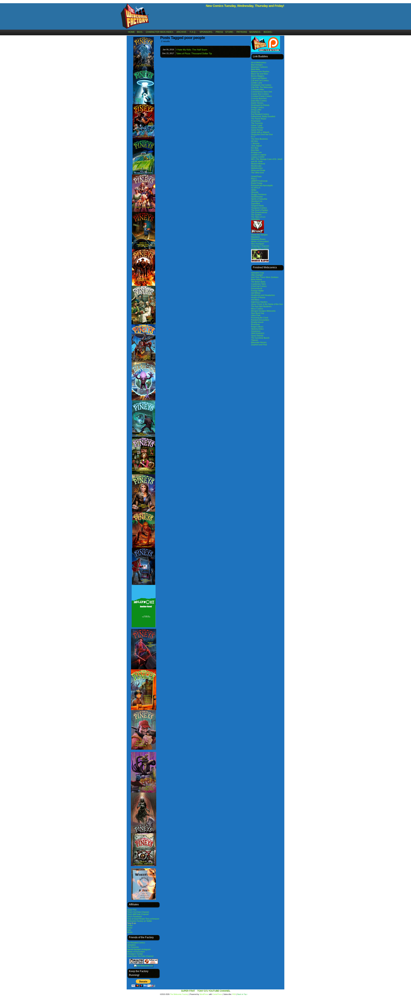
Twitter (130, 925)
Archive (182, 32)
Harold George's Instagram (139, 949)
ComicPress (217, 994)
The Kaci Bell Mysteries (261, 306)
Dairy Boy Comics (259, 101)
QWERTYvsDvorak (259, 181)
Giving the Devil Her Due (262, 134)
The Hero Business (259, 139)
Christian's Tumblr (135, 954)
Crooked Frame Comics (261, 96)
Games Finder (257, 128)
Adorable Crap (257, 273)
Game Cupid (256, 125)
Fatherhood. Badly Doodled (263, 116)
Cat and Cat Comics (260, 80)
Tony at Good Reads (136, 919)
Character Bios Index (160, 32)
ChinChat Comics (259, 286)
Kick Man (255, 150)
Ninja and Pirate (258, 170)
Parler (129, 928)
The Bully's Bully (258, 282)
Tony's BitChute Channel (138, 914)
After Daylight (257, 275)
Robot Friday (256, 183)
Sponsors (206, 32)
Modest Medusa (258, 164)
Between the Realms (260, 71)
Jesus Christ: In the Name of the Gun (267, 304)
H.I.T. (253, 137)
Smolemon (256, 331)
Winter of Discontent (136, 952)
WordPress (204, 994)
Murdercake (256, 166)
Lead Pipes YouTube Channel (140, 956)
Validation (131, 945)
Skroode (254, 192)
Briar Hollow (256, 279)
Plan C (254, 179)
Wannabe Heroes (259, 342)
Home (131, 32)
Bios (140, 32)
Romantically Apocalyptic (262, 185)
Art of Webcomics (258, 62)
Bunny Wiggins (257, 76)
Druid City (255, 112)
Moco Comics (257, 309)
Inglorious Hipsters (259, 302)
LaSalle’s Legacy (258, 155)
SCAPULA (255, 188)
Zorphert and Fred (259, 345)
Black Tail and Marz (259, 74)
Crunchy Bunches (259, 98)
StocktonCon (256, 201)
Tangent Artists (257, 206)
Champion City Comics (261, 85)
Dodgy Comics (257, 107)
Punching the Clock (259, 318)
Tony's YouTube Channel (138, 912)
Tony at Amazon (152, 919)
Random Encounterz (260, 320)
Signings (255, 32)
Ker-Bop (254, 148)
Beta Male (255, 69)
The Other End (257, 173)
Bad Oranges (257, 65)
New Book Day (257, 313)
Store (229, 32)
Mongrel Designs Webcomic (263, 311)
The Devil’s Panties (259, 210)
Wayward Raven (258, 239)
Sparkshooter (257, 197)
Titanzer (254, 340)
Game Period (257, 130)
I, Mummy (255, 143)
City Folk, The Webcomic (262, 87)
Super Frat (131, 910)
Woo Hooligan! (257, 244)
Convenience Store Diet (261, 92)
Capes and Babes (259, 78)
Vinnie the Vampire (259, 235)
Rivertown (255, 324)
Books (268, 32)
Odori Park (255, 315)
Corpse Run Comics (260, 94)
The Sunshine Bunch (260, 338)
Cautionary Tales (258, 284)
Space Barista (257, 336)
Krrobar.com (256, 152)
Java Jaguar (256, 146)
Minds (129, 932)
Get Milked (255, 293)
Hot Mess (255, 300)
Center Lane (256, 83)
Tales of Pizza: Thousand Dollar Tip (194, 53)
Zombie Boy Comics (260, 248)
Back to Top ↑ (242, 994)
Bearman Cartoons (259, 67)
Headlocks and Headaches (263, 295)
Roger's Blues (257, 327)
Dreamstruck (256, 288)
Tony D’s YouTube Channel (213, 990)
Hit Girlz (254, 141)
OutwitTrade (256, 176)
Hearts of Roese (258, 297)
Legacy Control (257, 157)
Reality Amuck (257, 322)
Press (219, 32)
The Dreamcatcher (259, 212)
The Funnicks (133, 947)
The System (256, 215)
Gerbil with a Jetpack (260, 132)
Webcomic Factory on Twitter (139, 921)
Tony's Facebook (134, 916)
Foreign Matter (257, 291)
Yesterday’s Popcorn (260, 246)
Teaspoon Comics (259, 208)
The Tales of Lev (258, 217)
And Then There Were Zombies (264, 277)
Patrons (241, 32)
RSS (234, 994)
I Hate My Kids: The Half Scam (191, 49)
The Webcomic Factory (134, 16)
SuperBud (255, 203)
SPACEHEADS (257, 333)
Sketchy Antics (257, 329)
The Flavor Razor (258, 119)
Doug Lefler (256, 110)
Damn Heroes (257, 103)
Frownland (255, 121)
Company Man (257, 89)
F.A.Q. (193, 32)
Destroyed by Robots (260, 105)
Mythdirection (257, 168)
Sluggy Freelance (259, 194)
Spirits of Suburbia (259, 199)
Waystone (255, 237)
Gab (129, 930)
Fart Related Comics (136, 943)
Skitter (254, 190)
